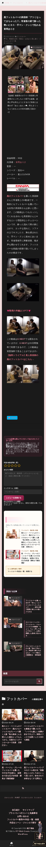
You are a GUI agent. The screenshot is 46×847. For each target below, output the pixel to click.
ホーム (11, 845)
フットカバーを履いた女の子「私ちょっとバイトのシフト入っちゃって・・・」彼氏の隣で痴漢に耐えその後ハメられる (33, 606)
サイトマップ (28, 810)
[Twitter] (12, 418)
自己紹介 (16, 810)
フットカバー (19, 3)
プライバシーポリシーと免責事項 (23, 813)
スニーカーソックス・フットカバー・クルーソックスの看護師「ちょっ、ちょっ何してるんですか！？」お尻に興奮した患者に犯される (33, 628)
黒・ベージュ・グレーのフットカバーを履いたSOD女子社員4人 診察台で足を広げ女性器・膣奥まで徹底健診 (12, 772)
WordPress (23, 834)
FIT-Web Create (23, 831)
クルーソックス (14, 620)
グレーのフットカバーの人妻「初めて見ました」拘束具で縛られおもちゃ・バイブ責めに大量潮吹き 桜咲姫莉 (33, 650)
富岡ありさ (21, 162)
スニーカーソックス (27, 797)
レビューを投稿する (13, 498)
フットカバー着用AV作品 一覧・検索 (23, 819)
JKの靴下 (17, 797)
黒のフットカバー (15, 196)
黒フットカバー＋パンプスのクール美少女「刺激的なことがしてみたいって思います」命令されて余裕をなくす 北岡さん (34, 772)
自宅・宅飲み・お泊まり (22, 39)
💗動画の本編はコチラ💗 (19, 310)
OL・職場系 (10, 39)
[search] (39, 681)
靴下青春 (30, 828)
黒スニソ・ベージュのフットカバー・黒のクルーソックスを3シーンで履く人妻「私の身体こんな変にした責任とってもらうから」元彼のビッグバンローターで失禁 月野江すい (12, 735)
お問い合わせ (23, 816)
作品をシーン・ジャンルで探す (23, 822)
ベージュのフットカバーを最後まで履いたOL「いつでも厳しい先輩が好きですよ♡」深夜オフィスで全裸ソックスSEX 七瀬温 (34, 733)
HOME (6, 3)
